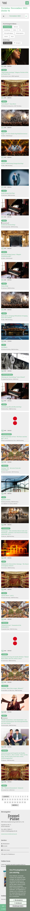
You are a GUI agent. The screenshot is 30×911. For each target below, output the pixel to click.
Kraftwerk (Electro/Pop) (8, 225)
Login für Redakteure (9, 854)
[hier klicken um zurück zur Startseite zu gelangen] (4, 3)
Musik (12, 36)
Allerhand (16, 26)
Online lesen (6, 850)
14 (15, 799)
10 (5, 799)
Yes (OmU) (4, 347)
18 (25, 799)
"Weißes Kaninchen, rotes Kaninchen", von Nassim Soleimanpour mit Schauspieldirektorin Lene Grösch (14, 721)
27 (22, 802)
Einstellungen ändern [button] (18, 906)
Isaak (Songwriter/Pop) (8, 193)
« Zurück (6, 796)
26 (20, 802)
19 (27, 799)
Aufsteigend (8, 43)
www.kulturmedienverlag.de (9, 834)
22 (10, 802)
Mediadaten (6, 843)
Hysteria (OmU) (5, 499)
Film (20, 30)
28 (25, 802)
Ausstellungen (7, 30)
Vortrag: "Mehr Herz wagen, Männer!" (12, 688)
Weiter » (15, 805)
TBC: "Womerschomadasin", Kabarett (12, 788)
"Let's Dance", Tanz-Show (8, 104)
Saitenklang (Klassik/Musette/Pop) (11, 407)
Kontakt (5, 846)
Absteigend (18, 43)
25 (17, 802)
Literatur (6, 36)
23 (12, 802)
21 (7, 802)
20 (5, 802)
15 (17, 799)
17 (22, 799)
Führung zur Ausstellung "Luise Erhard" (13, 377)
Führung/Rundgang (8, 33)
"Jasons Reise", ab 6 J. (7, 595)
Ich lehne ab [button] (19, 903)
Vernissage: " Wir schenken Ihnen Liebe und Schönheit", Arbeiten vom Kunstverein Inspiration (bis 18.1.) (14, 532)
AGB (3, 906)
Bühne (14, 30)
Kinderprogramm (20, 33)
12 (10, 799)
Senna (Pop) (4, 286)
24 (15, 802)
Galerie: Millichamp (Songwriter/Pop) (12, 163)
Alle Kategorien (7, 26)
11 (7, 799)
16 (20, 799)
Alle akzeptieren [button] (19, 900)
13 (12, 799)
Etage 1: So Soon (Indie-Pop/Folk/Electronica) (14, 133)
